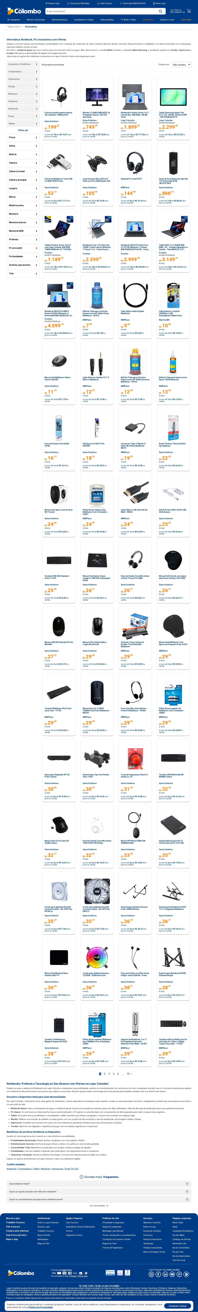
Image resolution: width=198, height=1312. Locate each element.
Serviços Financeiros (152, 1239)
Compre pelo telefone (17, 1231)
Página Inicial (13, 27)
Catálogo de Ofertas (182, 1239)
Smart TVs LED (71, 1169)
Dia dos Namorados (181, 1256)
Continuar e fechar (177, 1306)
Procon (69, 1231)
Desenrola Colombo (152, 1231)
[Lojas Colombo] (24, 11)
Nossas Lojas (53, 3)
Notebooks (12, 1169)
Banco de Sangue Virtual (154, 1252)
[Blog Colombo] (186, 1274)
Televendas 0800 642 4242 (134, 3)
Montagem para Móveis (113, 1231)
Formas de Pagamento (113, 1248)
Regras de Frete (110, 1244)
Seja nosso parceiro (16, 1235)
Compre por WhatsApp (79, 3)
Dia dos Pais (178, 1252)
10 (128, 1073)
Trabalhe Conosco (15, 1222)
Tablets (36, 1169)
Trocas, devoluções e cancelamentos (119, 1235)
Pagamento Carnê (74, 1235)
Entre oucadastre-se (179, 11)
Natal (175, 1227)
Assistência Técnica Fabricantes (80, 1227)
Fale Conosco (106, 3)
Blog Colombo (44, 1235)
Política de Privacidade (40, 1307)
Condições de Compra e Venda (116, 1239)
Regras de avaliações (112, 1227)
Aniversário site (179, 1244)
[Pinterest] (179, 1274)
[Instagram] (151, 1274)
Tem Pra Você (179, 1260)
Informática (31, 27)
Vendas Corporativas (152, 1248)
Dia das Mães (178, 1235)
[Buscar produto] (160, 11)
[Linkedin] (165, 1274)
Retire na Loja (149, 1227)
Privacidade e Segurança (113, 1223)
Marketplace (43, 1239)
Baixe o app (160, 3)
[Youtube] (172, 1274)
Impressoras (57, 1169)
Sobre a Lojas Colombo (48, 1223)
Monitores (45, 1169)
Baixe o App (12, 1239)
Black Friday (178, 1223)
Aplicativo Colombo (152, 1223)
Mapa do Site (43, 1244)
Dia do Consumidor (181, 1248)
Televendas (148, 1244)
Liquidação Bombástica (183, 1231)
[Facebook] (158, 1274)
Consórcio (148, 1235)
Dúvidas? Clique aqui (78, 1276)
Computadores (25, 1169)
